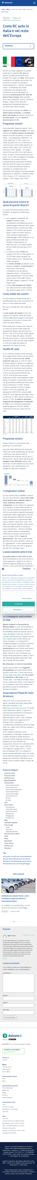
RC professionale (7, 1088)
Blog (8, 9)
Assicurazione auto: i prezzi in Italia (13, 1123)
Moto (6, 836)
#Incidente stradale (10, 861)
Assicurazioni (9, 783)
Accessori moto (9, 776)
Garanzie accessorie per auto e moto (13, 1130)
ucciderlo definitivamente (12, 636)
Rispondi (5, 958)
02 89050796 (25, 1156)
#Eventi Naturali (9, 859)
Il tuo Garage (8, 825)
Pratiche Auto (10, 818)
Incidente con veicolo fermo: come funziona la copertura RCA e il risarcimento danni (15, 898)
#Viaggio (27, 864)
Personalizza (17, 609)
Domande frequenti (10, 823)
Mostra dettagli (27, 598)
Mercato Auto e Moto (11, 834)
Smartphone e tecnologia (10, 1109)
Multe (8, 827)
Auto (6, 803)
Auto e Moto (8, 805)
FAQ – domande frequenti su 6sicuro (13, 1126)
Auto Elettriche (10, 807)
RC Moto (8, 800)
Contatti (4, 1060)
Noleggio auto (10, 816)
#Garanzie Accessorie (22, 859)
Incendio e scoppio (8, 1107)
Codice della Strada (11, 809)
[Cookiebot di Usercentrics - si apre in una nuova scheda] (22, 569)
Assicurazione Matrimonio (14, 790)
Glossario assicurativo (8, 1128)
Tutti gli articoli (6, 1067)
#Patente (6, 864)
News (6, 839)
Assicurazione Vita (11, 796)
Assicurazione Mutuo (12, 792)
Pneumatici (9, 829)
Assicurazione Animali (12, 785)
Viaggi (4, 1093)
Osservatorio (8, 843)
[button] (2, 899)
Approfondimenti (10, 781)
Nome (5, 995)
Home (3, 9)
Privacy (7, 1170)
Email (5, 1002)
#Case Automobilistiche (23, 856)
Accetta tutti (18, 604)
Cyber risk (5, 1112)
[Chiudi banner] (34, 569)
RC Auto (6, 18)
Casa (3, 1104)
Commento (7, 973)
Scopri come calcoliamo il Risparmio (21, 1174)
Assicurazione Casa (11, 787)
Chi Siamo (5, 1118)
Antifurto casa (9, 778)
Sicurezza (7, 848)
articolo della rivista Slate (12, 675)
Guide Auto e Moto (11, 811)
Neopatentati (10, 814)
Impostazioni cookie (16, 1170)
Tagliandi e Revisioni (12, 832)
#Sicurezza (14, 864)
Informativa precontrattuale (19, 1172)
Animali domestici (7, 1097)
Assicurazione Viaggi (12, 794)
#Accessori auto (9, 856)
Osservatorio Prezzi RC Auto (16, 708)
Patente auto (8, 846)
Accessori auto (9, 773)
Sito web (6, 1009)
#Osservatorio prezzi (24, 861)
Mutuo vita (5, 1090)
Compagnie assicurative (9, 1133)
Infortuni (4, 1095)
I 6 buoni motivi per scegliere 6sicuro (13, 1121)
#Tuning (21, 864)
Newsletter (8, 841)
